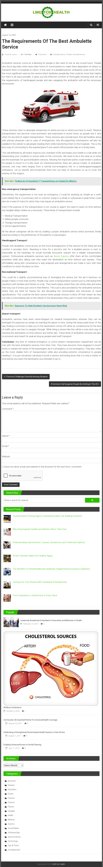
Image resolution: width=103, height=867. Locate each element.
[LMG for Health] (5, 25)
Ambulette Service (59, 54)
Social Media (13, 828)
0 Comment (42, 54)
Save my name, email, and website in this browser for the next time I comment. (43, 466)
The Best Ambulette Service (75, 54)
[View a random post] (98, 24)
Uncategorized (14, 850)
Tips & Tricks (13, 845)
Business (12, 781)
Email (5, 446)
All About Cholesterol (12, 707)
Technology (13, 841)
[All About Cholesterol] (50, 668)
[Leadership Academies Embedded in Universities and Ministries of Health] (11, 622)
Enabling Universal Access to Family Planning (22, 745)
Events (10, 794)
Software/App (14, 832)
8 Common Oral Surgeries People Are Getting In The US (74, 384)
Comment (8, 408)
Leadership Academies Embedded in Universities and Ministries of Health (51, 620)
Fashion (11, 798)
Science (11, 824)
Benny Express (61, 256)
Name (6, 436)
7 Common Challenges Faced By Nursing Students (26, 377)
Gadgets (11, 811)
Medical (11, 820)
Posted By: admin (10, 54)
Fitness (11, 807)
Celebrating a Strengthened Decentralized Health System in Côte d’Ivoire (34, 732)
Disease (11, 785)
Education (12, 789)
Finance (11, 802)
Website (6, 456)
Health (10, 815)
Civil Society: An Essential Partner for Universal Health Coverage (30, 720)
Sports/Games (14, 837)
